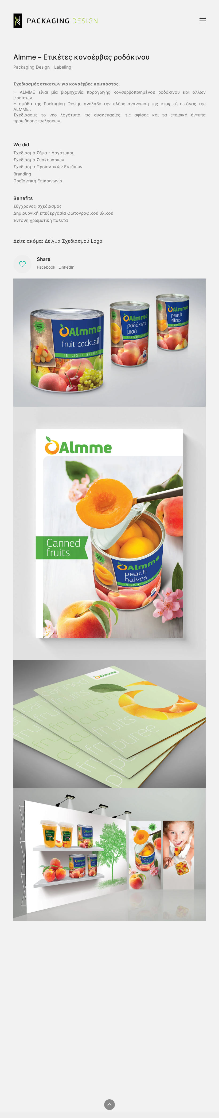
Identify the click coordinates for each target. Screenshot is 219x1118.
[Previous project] (183, 1106)
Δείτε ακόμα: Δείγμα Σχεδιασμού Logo (57, 241)
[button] (203, 21)
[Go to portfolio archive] (195, 1106)
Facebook (46, 267)
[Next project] (207, 1106)
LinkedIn (66, 267)
